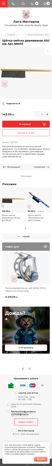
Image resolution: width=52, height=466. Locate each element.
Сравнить (48, 51)
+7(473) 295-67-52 (28, 393)
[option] (26, 73)
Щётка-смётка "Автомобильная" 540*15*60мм (36, 218)
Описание (26, 176)
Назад (26, 236)
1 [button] (25, 228)
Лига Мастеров (26, 21)
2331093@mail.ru (19, 414)
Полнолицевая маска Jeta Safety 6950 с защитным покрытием (25, 289)
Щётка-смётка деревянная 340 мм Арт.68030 (11, 218)
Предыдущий (13, 167)
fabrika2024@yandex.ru (23, 411)
